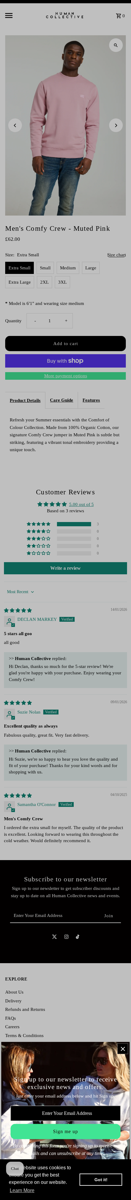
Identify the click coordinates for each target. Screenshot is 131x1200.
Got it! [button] (101, 1179)
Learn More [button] (22, 1190)
